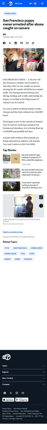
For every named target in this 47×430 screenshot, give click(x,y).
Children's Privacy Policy (10, 411)
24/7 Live (18, 3)
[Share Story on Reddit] (16, 43)
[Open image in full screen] (41, 197)
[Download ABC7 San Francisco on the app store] (8, 400)
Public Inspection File (35, 413)
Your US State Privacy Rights (29, 411)
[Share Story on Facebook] (4, 43)
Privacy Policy (6, 408)
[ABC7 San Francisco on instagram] (16, 393)
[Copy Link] (33, 43)
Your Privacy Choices (20, 408)
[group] (23, 214)
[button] (3, 3)
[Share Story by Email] (27, 43)
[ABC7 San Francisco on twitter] (10, 393)
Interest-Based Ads (19, 413)
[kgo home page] (6, 357)
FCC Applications (8, 416)
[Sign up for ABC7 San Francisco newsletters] (22, 393)
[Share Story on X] (10, 43)
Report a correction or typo (13, 232)
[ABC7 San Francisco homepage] (9, 4)
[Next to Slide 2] (41, 206)
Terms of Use (6, 413)
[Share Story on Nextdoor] (21, 43)
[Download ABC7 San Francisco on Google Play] (21, 400)
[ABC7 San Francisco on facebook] (4, 393)
